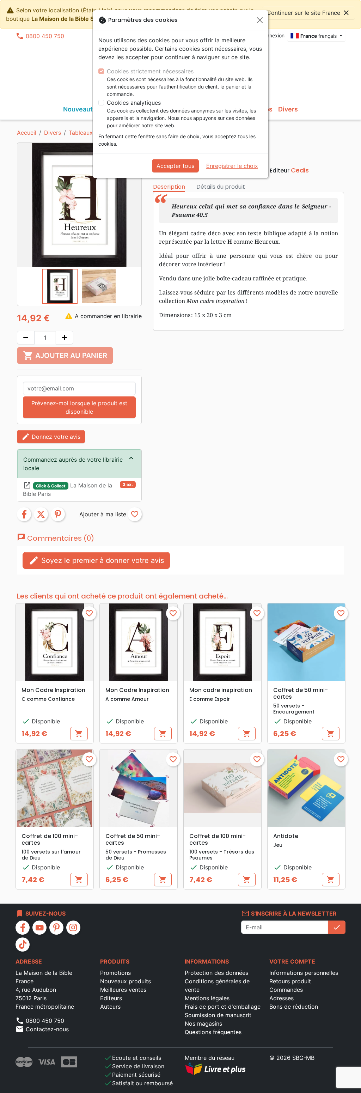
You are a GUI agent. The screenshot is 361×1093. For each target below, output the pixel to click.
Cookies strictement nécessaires (150, 71)
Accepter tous (175, 165)
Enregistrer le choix (232, 165)
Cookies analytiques (134, 102)
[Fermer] (259, 20)
